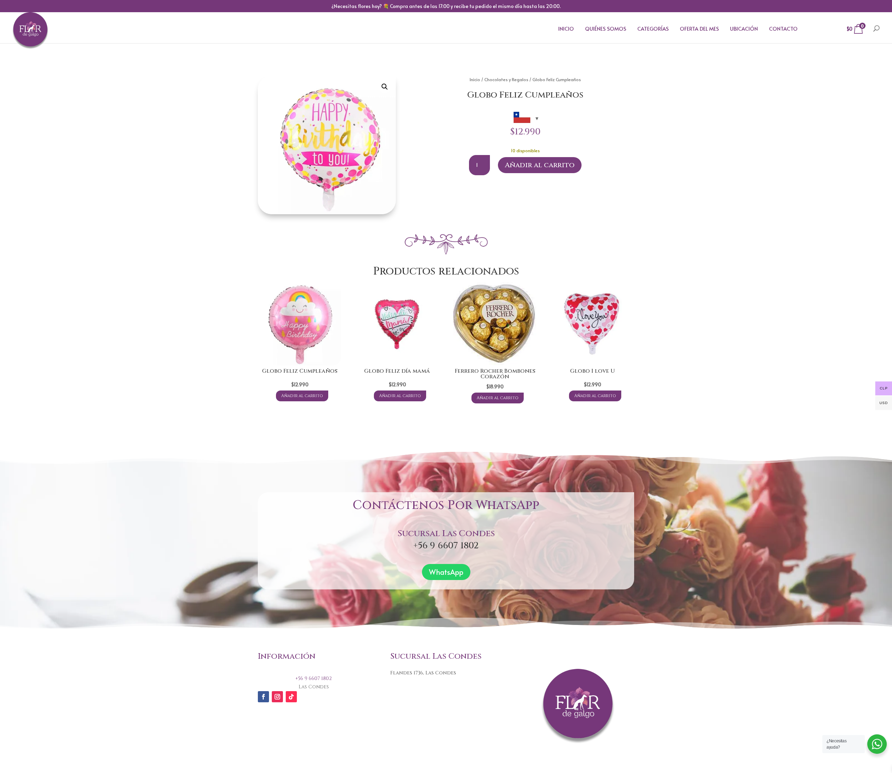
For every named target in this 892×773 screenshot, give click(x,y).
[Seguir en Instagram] (277, 696)
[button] (384, 86)
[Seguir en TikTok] (291, 696)
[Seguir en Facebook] (263, 696)
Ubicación (744, 28)
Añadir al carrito (540, 165)
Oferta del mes (699, 28)
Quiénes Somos (605, 28)
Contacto (783, 28)
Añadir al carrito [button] (302, 396)
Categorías (653, 28)
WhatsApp (446, 572)
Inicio (566, 28)
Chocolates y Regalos (506, 79)
